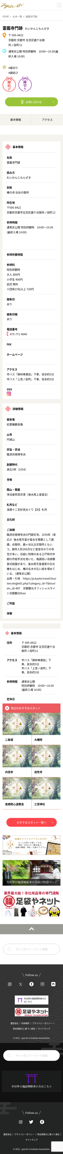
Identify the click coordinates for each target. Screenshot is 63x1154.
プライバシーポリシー (42, 1023)
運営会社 (14, 1023)
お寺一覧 (17, 16)
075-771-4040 (18, 334)
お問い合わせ (34, 102)
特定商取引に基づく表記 (24, 1028)
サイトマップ (44, 1028)
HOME (6, 16)
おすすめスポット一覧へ (31, 822)
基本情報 (15, 119)
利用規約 (25, 1023)
